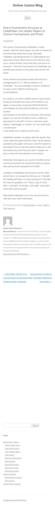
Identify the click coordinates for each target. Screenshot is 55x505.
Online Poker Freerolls (12, 484)
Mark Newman (9, 208)
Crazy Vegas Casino (12, 451)
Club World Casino (12, 448)
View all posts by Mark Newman (17, 254)
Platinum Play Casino (13, 458)
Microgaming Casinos (13, 477)
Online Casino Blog (27, 5)
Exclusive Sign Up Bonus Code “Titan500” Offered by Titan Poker (40, 278)
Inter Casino (9, 455)
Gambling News (29, 205)
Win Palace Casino (12, 471)
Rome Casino (10, 461)
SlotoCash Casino (12, 468)
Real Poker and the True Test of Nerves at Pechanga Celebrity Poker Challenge (15, 278)
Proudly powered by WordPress (14, 500)
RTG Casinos (10, 480)
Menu (27, 18)
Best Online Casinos (11, 442)
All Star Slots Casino (12, 445)
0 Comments (8, 40)
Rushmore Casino (12, 464)
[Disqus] (27, 317)
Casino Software (9, 474)
